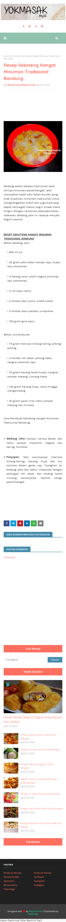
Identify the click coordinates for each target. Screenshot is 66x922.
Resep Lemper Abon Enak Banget (40, 749)
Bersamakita (10, 885)
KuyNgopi (39, 885)
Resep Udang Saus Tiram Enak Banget (38, 736)
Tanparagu (9, 889)
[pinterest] (42, 26)
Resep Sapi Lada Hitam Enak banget (41, 808)
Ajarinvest (9, 881)
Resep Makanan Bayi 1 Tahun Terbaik (37, 766)
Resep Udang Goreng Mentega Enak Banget (39, 781)
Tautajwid (39, 881)
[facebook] (23, 26)
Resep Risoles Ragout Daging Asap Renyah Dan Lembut (33, 719)
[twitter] (29, 26)
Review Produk (11, 877)
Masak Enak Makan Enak (21, 84)
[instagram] (36, 26)
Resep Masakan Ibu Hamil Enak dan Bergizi (41, 825)
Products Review (12, 873)
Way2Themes (36, 911)
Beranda (8, 56)
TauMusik (39, 877)
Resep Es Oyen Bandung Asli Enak (40, 793)
